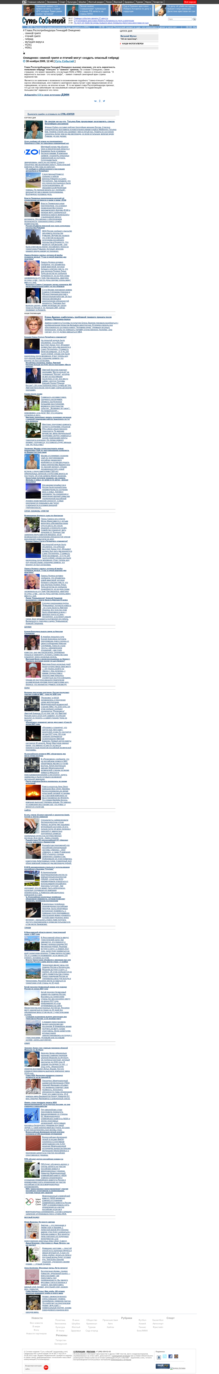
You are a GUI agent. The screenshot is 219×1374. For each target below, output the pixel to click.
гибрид (29, 39)
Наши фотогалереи (132, 44)
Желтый (76, 1327)
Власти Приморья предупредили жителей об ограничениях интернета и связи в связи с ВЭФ (45, 199)
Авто (110, 1323)
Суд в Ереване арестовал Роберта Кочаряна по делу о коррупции (137, 8)
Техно (109, 2)
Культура (71, 2)
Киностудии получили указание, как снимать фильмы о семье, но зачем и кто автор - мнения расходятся (47, 480)
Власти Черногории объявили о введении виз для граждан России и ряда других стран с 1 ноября (48, 961)
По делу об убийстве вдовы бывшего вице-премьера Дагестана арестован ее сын (181, 8)
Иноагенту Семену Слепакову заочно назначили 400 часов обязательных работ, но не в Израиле (49, 285)
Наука (148, 2)
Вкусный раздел (31, 1217)
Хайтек (27, 810)
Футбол (142, 1320)
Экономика (52, 2)
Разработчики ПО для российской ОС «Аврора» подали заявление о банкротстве (47, 841)
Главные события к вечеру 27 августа (91, 18)
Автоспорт (158, 1323)
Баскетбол (157, 1320)
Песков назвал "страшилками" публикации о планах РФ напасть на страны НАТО (93, 10)
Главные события (36, 2)
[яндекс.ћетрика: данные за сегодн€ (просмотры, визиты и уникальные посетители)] (177, 1368)
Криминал (91, 1323)
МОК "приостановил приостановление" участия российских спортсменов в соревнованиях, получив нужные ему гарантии (47, 1191)
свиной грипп (33, 33)
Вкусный (118, 2)
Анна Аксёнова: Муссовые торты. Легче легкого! (46, 1268)
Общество (91, 1320)
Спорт (62, 2)
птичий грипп (33, 36)
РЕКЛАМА (91, 1352)
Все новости (154, 25)
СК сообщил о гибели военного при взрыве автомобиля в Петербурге (45, 170)
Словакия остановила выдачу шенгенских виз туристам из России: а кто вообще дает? (46, 1018)
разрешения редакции (121, 1356)
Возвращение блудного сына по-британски (43, 515)
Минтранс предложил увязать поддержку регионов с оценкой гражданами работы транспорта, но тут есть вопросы (48, 419)
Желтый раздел (96, 2)
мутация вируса (34, 42)
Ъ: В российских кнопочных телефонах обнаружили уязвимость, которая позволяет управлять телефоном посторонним (45, 899)
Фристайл (158, 1327)
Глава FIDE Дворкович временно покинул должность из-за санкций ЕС (44, 1076)
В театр (60, 1330)
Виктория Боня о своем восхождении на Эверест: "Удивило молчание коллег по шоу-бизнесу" (48, 660)
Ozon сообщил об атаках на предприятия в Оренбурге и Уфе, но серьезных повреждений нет (46, 142)
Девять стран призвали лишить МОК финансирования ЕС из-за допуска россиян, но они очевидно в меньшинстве (47, 1104)
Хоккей (142, 1323)
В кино (75, 1320)
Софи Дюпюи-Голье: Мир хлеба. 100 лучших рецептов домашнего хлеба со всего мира (45, 1292)
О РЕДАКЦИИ (79, 1352)
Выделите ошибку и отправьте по (51, 114)
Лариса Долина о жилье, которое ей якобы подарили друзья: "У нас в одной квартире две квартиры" (45, 257)
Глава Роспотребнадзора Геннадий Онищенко (52, 30)
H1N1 (28, 44)
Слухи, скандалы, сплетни (36, 511)
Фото (36, 1330)
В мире (36, 1326)
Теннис (142, 1327)
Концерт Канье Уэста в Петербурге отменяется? (45, 337)
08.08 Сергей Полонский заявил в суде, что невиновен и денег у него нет (138, 27)
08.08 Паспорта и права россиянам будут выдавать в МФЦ (58, 27)
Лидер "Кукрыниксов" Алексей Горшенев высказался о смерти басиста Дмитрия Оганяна (47, 599)
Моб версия (190, 2)
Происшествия (110, 1320)
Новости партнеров (36, 1333)
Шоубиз (82, 2)
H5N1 (28, 47)
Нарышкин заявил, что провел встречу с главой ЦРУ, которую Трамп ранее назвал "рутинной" (49, 10)
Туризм (139, 2)
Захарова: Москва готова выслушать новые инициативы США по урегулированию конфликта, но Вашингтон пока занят (46, 450)
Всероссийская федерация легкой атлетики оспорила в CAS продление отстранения (45, 1133)
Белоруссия (61, 1343)
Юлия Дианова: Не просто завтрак (39, 1222)
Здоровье (129, 2)
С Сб (64, 61)
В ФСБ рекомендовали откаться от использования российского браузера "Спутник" (47, 868)
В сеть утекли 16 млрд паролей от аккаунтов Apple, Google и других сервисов (47, 816)
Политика (60, 1320)
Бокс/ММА (142, 1330)
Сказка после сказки (33, 394)
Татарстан (158, 2)
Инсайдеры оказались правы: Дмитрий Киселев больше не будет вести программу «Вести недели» (48, 364)
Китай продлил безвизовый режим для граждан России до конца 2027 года (45, 988)
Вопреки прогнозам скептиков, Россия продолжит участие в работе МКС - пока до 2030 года (46, 693)
